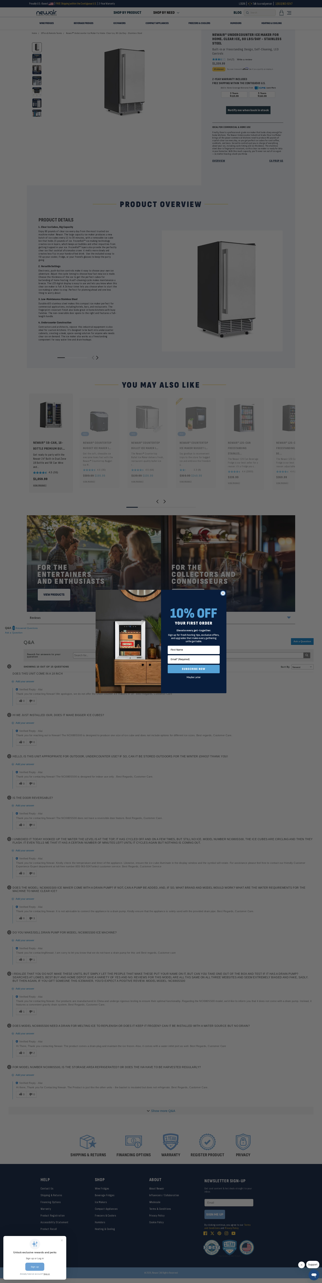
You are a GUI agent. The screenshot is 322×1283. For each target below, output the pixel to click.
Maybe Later (194, 677)
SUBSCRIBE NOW (193, 669)
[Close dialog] (223, 593)
